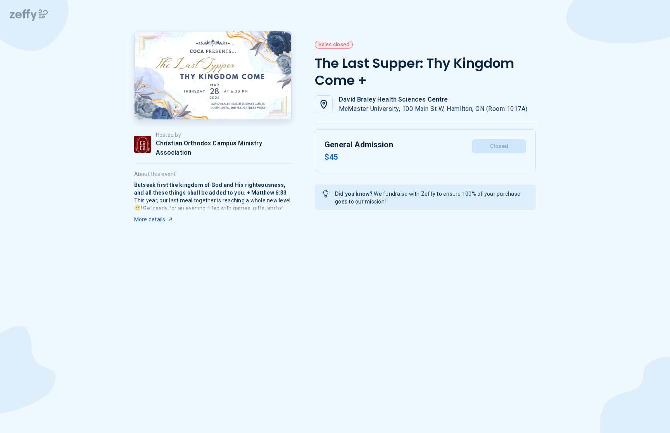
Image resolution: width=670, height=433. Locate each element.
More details (150, 219)
